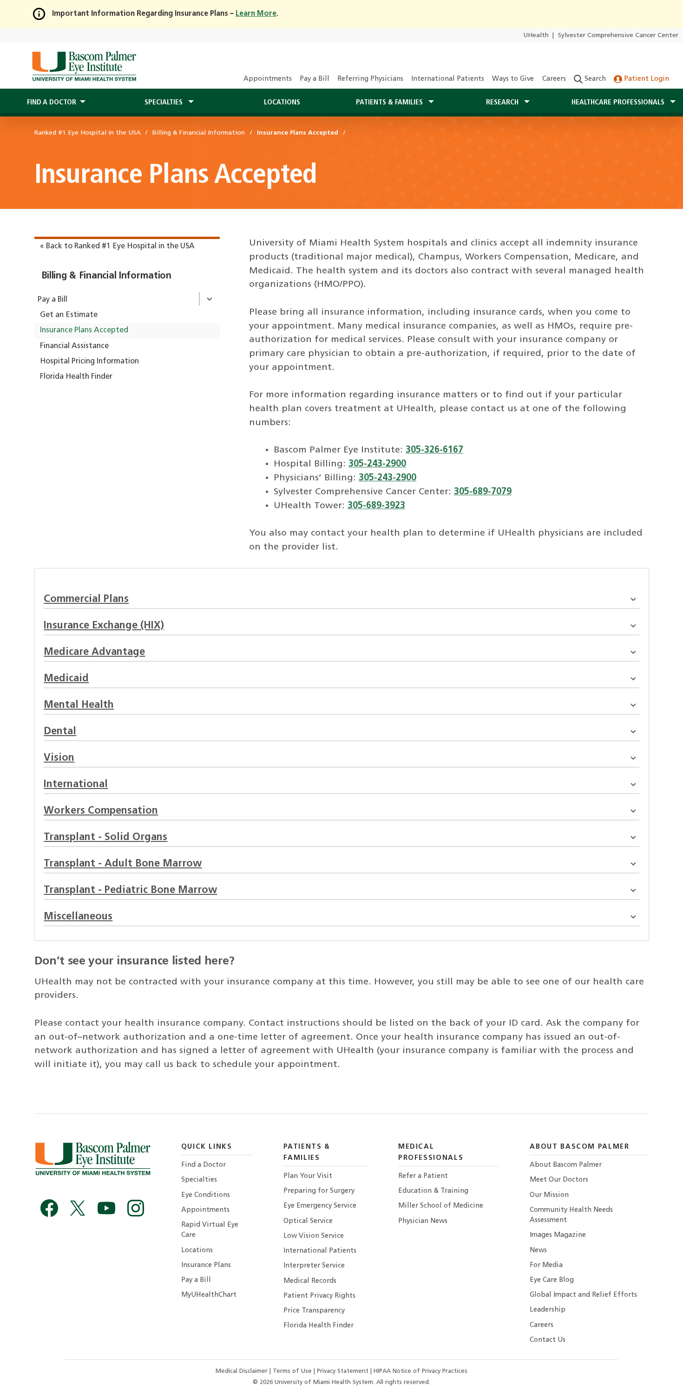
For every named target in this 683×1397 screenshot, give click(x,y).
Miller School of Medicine (440, 1206)
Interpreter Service (314, 1265)
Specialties (199, 1180)
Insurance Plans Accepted (84, 330)
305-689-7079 (483, 492)
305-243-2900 (377, 464)
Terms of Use (293, 1371)
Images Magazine (558, 1235)
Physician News (422, 1221)
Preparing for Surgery (319, 1191)
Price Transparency (314, 1310)
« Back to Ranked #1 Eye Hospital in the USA (117, 246)
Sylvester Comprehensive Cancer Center (618, 35)
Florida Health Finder (76, 377)
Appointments (267, 79)
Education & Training (433, 1191)
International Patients (447, 79)
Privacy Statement (343, 1371)
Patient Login (645, 79)
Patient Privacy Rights (319, 1296)
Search (594, 79)
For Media (546, 1265)
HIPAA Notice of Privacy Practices (420, 1371)
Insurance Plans (206, 1265)
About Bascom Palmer (566, 1165)
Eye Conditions (205, 1195)
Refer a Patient (423, 1176)
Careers (554, 79)
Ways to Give (513, 79)
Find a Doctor (203, 1165)
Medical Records (309, 1281)
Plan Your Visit (307, 1176)
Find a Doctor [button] (51, 102)
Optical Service (308, 1221)
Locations (282, 102)
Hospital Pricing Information (89, 361)
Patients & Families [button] (390, 102)
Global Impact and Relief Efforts (583, 1295)
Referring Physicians (370, 79)
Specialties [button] (164, 102)
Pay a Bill (314, 79)
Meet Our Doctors (559, 1180)
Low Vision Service (313, 1236)
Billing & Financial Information (106, 276)
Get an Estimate (69, 315)
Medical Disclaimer (242, 1371)
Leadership (547, 1309)
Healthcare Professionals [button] (618, 102)
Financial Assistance (74, 346)
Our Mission (549, 1195)
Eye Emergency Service (319, 1206)
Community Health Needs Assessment (571, 1215)
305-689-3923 (376, 506)
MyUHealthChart (208, 1295)
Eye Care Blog (552, 1280)
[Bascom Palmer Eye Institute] (84, 66)
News (538, 1250)
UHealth (536, 35)
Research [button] (503, 102)
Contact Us (547, 1340)
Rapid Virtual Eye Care (209, 1230)
